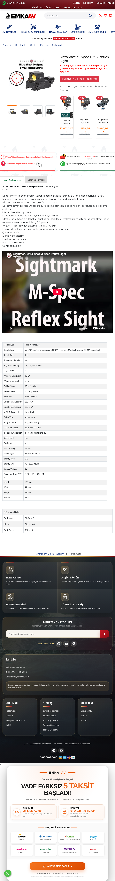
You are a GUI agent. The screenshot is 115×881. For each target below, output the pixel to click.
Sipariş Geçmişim (51, 725)
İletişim (9, 715)
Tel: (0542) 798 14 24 (15, 667)
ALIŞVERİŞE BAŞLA (59, 866)
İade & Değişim (50, 729)
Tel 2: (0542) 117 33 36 (16, 672)
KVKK (8, 725)
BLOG (76, 3)
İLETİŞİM (88, 3)
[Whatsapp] (7, 873)
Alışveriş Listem (50, 720)
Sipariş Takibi (49, 715)
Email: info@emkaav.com (17, 676)
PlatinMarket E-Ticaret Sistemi (49, 554)
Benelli (84, 715)
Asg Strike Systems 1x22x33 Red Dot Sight (85, 121)
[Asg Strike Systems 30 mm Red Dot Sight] (103, 103)
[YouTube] (66, 644)
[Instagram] (59, 644)
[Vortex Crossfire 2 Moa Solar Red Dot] (66, 103)
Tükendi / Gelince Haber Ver (79, 78)
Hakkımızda (11, 711)
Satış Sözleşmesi (51, 711)
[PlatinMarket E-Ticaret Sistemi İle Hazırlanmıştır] (48, 757)
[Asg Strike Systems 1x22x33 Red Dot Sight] (85, 103)
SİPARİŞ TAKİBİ (105, 3)
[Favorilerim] (105, 15)
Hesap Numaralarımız (16, 720)
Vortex (84, 720)
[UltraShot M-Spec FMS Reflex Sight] (31, 76)
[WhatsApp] (74, 644)
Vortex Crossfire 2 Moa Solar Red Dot (67, 122)
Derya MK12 (86, 711)
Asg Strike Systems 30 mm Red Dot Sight (103, 121)
